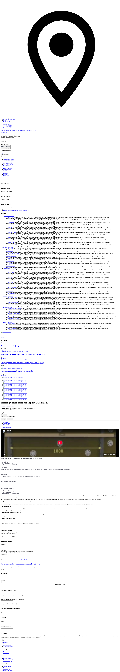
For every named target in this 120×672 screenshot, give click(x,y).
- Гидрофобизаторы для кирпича (14, 311)
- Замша (8, 279)
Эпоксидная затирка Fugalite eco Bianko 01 (17, 371)
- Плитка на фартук (11, 234)
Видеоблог (5, 173)
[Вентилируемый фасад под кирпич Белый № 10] (15, 377)
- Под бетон (9, 269)
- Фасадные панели (11, 232)
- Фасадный (9, 227)
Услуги (5, 170)
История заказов (7, 667)
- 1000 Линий (9, 282)
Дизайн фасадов (7, 169)
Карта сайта (6, 653)
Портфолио (6, 175)
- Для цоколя (9, 248)
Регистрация (9, 125)
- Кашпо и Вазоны (11, 328)
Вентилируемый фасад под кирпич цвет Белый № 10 (15, 210)
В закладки (3, 419)
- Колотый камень (10, 266)
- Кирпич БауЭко (10, 217)
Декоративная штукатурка (9, 162)
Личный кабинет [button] (7, 124)
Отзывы (5, 174)
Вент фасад (6, 167)
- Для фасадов (9, 291)
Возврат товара (7, 651)
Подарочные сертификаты (9, 659)
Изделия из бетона (7, 168)
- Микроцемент (10, 284)
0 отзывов (3, 406)
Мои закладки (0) (7, 127)
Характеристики (7, 423)
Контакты (6, 153)
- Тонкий (8, 224)
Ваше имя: (3, 544)
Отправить (3, 629)
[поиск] (14, 135)
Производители (7, 658)
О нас (4, 643)
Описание (5, 422)
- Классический (10, 242)
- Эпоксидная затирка (12, 297)
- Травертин (9, 263)
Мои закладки (6, 669)
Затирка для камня (7, 163)
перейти (2, 337)
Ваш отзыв (3, 550)
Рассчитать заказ (10, 416)
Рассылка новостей (7, 670)
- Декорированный (11, 244)
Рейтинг (3, 552)
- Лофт (8, 237)
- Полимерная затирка (11, 299)
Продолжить (3, 554)
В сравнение (9, 419)
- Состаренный (10, 219)
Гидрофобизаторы (7, 165)
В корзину (3, 416)
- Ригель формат (10, 222)
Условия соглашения (8, 646)
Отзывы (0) (6, 424)
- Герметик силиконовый (12, 302)
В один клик (3, 414)
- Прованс (9, 239)
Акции (2, 153)
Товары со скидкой (7, 661)
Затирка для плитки (8, 164)
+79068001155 (4, 132)
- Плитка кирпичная (11, 229)
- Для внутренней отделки (12, 253)
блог (4, 172)
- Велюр (8, 274)
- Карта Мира (9, 277)
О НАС (5, 120)
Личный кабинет (7, 666)
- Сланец (8, 258)
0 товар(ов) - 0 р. (5, 147)
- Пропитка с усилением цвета (13, 316)
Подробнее (3, 350)
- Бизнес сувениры (11, 323)
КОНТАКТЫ (6, 121)
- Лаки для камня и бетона (12, 318)
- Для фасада (9, 251)
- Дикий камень (10, 261)
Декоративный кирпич (8, 159)
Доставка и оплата (7, 427)
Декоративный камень (8, 160)
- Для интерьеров (10, 293)
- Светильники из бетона (12, 326)
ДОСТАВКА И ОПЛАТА (9, 119)
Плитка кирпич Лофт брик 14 (12, 346)
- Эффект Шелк (10, 272)
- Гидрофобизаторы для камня (13, 308)
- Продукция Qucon (11, 287)
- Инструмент (10, 304)
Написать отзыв (10, 406)
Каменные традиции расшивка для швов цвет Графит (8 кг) (23, 354)
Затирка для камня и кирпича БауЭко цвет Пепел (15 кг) (22, 363)
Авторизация (9, 126)
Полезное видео (7, 426)
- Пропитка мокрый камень (13, 313)
